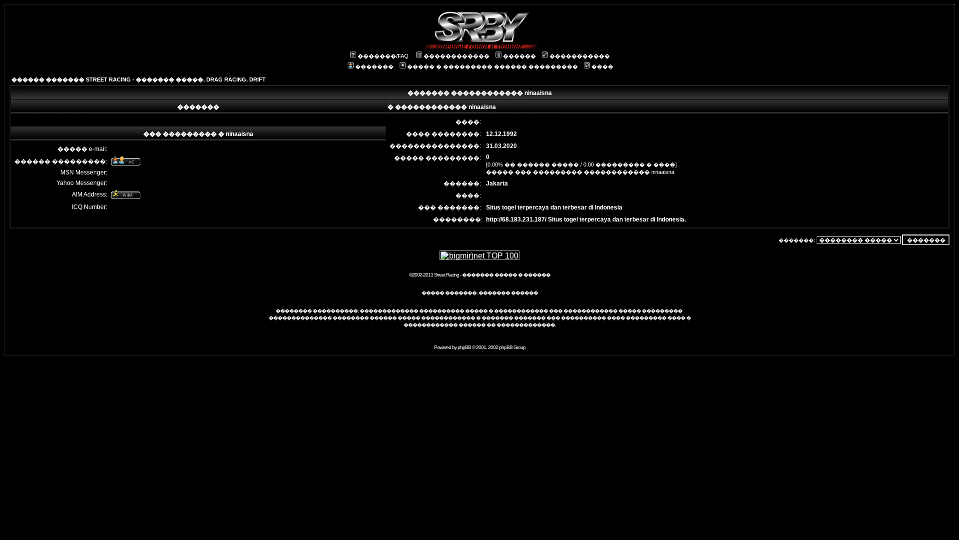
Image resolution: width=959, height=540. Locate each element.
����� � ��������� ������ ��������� (492, 67)
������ (519, 56)
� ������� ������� (510, 317)
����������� (579, 56)
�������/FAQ (383, 56)
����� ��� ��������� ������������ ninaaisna (580, 172)
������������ (456, 56)
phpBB (464, 347)
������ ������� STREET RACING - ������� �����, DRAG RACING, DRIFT (138, 79)
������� (374, 67)
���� (602, 67)
